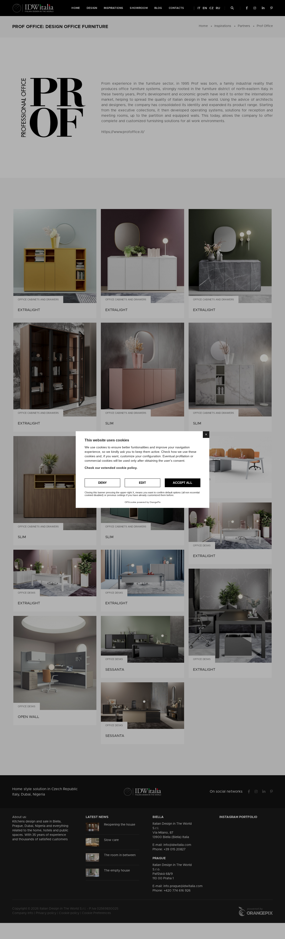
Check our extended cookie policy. (111, 468)
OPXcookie (130, 502)
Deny (102, 482)
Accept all (182, 482)
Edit (142, 482)
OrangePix (155, 502)
